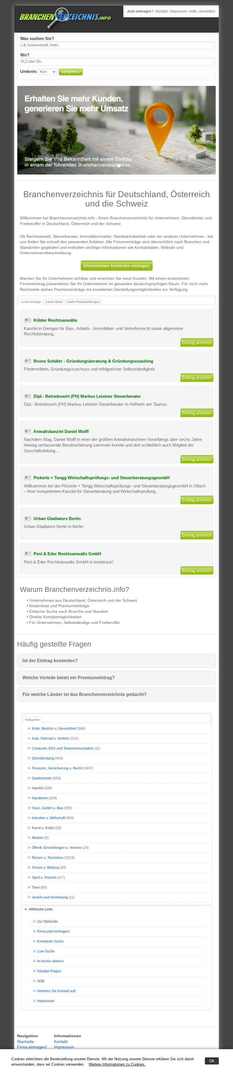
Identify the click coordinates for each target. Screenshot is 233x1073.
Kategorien (32, 719)
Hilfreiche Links (41, 909)
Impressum (178, 11)
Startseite (25, 1041)
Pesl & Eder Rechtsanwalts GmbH (67, 553)
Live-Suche (46, 951)
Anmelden (207, 11)
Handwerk (40, 798)
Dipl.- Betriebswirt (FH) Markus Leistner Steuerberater (87, 396)
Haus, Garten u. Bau (47, 808)
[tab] (116, 909)
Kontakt (161, 11)
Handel (37, 788)
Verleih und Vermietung (50, 897)
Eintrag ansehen (197, 342)
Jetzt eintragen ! (140, 11)
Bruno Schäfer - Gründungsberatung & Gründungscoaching (93, 361)
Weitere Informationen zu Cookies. (117, 1064)
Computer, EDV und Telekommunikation (62, 748)
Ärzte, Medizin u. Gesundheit (54, 729)
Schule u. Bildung (45, 868)
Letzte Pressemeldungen (83, 301)
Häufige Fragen (49, 971)
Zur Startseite (47, 921)
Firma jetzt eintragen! (53, 931)
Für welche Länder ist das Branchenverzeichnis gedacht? (84, 694)
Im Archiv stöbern (50, 961)
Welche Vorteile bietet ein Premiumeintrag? (68, 677)
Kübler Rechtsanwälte (55, 320)
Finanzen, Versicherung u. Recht (57, 768)
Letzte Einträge (31, 301)
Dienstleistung (43, 758)
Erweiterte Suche (50, 941)
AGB (40, 981)
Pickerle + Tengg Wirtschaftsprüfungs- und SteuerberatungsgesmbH (102, 477)
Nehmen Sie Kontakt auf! (56, 991)
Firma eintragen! (32, 1047)
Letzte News (54, 301)
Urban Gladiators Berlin (57, 518)
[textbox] (116, 45)
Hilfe (193, 11)
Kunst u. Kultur (43, 828)
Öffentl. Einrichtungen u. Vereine (57, 848)
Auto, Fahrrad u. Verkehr (50, 738)
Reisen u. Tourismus (47, 858)
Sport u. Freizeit (44, 878)
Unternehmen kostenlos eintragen (117, 265)
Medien (37, 838)
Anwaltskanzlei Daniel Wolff (61, 431)
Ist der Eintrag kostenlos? (50, 660)
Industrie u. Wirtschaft (48, 818)
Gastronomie (42, 778)
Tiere (36, 887)
